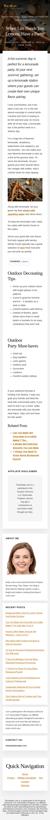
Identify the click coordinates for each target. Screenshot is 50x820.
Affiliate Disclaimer (26, 778)
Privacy (11, 778)
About (25, 774)
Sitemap (25, 785)
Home (8, 42)
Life (16, 42)
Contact (25, 781)
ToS (41, 778)
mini (22, 248)
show (24, 261)
